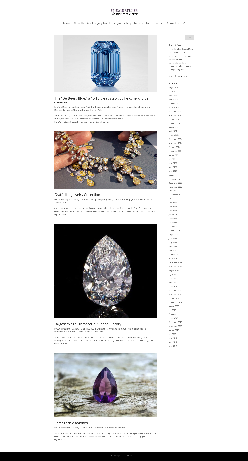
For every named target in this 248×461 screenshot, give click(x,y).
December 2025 (175, 111)
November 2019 (175, 326)
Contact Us (173, 23)
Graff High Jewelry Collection (77, 194)
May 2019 (173, 342)
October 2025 (174, 119)
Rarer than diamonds (71, 422)
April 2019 (173, 346)
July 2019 (172, 334)
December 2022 (175, 218)
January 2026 (174, 107)
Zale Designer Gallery (68, 106)
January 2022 (174, 258)
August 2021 (174, 270)
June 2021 (173, 278)
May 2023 (173, 206)
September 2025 (175, 123)
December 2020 (175, 290)
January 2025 (174, 135)
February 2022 (175, 254)
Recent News (72, 109)
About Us (78, 23)
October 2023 (174, 190)
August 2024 (174, 155)
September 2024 (175, 151)
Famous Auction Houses (120, 106)
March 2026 (174, 99)
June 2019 (173, 338)
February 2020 (175, 314)
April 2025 (173, 131)
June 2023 (173, 203)
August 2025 (174, 127)
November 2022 (175, 222)
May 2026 (173, 95)
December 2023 (175, 183)
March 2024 (174, 175)
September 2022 (175, 230)
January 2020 (174, 318)
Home (66, 23)
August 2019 (174, 330)
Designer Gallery (122, 23)
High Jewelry (132, 199)
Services (159, 23)
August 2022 (174, 234)
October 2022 (174, 226)
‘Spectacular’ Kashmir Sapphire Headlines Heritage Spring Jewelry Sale (180, 66)
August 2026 (174, 87)
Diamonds (102, 106)
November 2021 (175, 266)
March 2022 (174, 250)
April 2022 (173, 246)
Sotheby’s (84, 109)
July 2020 (172, 310)
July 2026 (172, 91)
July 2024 (172, 159)
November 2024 (175, 143)
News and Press (142, 23)
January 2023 (174, 214)
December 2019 (175, 322)
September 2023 (175, 194)
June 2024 (173, 163)
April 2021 (173, 282)
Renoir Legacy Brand (98, 23)
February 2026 (175, 103)
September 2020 (175, 302)
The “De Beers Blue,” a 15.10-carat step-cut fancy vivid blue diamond (101, 100)
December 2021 (175, 262)
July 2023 (172, 198)
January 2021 (174, 286)
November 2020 (175, 294)
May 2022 (173, 242)
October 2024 (174, 147)
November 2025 (175, 115)
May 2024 (173, 167)
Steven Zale (96, 109)
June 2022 (173, 238)
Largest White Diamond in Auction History (87, 323)
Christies (101, 328)
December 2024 (175, 139)
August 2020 (174, 306)
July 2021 (172, 274)
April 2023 (173, 210)
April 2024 (173, 171)
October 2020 (174, 298)
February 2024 (175, 179)
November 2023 (175, 187)
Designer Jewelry (105, 199)
